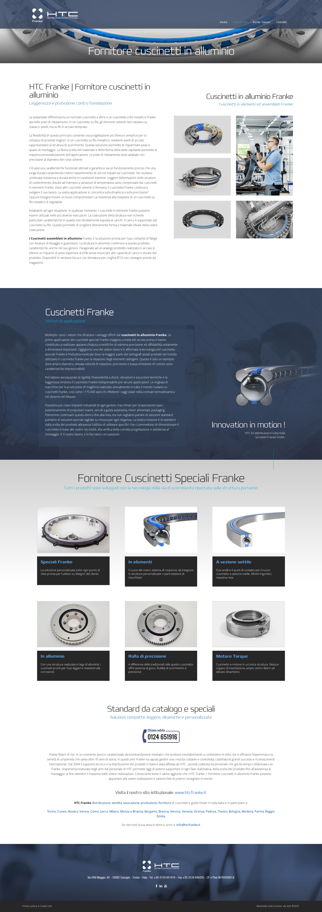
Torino (51, 811)
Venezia (187, 811)
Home (224, 22)
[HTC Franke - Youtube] (165, 885)
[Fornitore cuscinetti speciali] (73, 530)
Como (94, 811)
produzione (149, 803)
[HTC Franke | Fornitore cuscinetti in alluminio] (55, 15)
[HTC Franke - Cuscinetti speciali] (161, 866)
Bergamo (150, 811)
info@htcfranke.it (188, 825)
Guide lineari (262, 22)
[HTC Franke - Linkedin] (161, 885)
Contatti (281, 22)
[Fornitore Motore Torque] (248, 624)
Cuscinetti (240, 22)
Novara (73, 811)
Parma (259, 811)
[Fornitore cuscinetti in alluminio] (73, 624)
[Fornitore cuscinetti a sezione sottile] (248, 530)
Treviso (222, 811)
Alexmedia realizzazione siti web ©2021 (277, 906)
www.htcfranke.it (190, 792)
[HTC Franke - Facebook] (156, 885)
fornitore (164, 803)
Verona (175, 811)
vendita (117, 803)
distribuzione (101, 803)
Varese (84, 811)
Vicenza (199, 811)
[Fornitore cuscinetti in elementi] (161, 530)
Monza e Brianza (131, 811)
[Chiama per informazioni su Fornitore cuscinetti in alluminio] (161, 740)
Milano (114, 811)
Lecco (104, 811)
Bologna (234, 811)
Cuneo (62, 811)
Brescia (164, 811)
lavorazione (131, 803)
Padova (211, 811)
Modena (247, 811)
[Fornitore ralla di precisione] (161, 624)
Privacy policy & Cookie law (37, 906)
